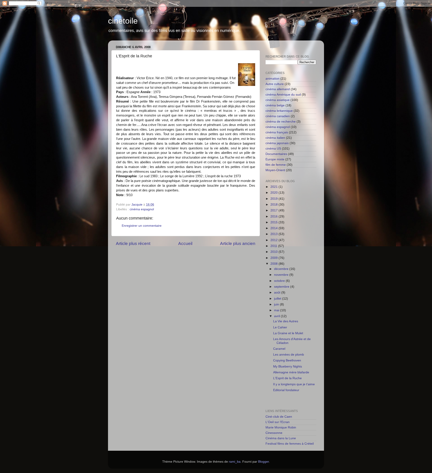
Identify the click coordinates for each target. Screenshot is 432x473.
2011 (274, 246)
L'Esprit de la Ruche (287, 378)
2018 (274, 204)
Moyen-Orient (275, 170)
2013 (274, 234)
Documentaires (276, 154)
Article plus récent (133, 243)
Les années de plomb (288, 354)
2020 (274, 192)
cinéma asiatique (278, 100)
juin (277, 304)
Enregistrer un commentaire (142, 225)
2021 (274, 186)
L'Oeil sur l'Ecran (278, 422)
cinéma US (273, 148)
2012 (274, 240)
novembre (281, 274)
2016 (274, 216)
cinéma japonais (277, 143)
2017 (274, 210)
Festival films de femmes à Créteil (290, 443)
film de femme (276, 164)
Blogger (263, 461)
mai (277, 310)
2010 (274, 251)
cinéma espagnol (142, 209)
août (277, 292)
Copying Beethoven (287, 360)
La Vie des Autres (285, 321)
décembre (281, 269)
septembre (282, 286)
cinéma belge (275, 105)
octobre (280, 280)
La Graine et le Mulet (288, 333)
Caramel (279, 348)
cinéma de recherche (281, 121)
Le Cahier (280, 327)
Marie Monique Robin (281, 427)
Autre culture (275, 84)
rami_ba (235, 461)
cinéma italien (275, 137)
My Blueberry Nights (287, 366)
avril (277, 316)
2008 (274, 263)
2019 (274, 198)
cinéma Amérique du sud (283, 94)
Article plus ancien (237, 243)
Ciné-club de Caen (279, 416)
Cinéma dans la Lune (281, 438)
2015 (274, 222)
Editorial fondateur (286, 390)
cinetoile (123, 20)
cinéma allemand (278, 89)
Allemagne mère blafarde (291, 372)
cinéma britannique (279, 110)
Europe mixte (275, 159)
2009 (274, 258)
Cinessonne (274, 433)
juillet (278, 298)
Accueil (185, 243)
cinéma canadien (278, 116)
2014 (274, 228)
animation (272, 78)
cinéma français (277, 132)
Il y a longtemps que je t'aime (294, 384)
